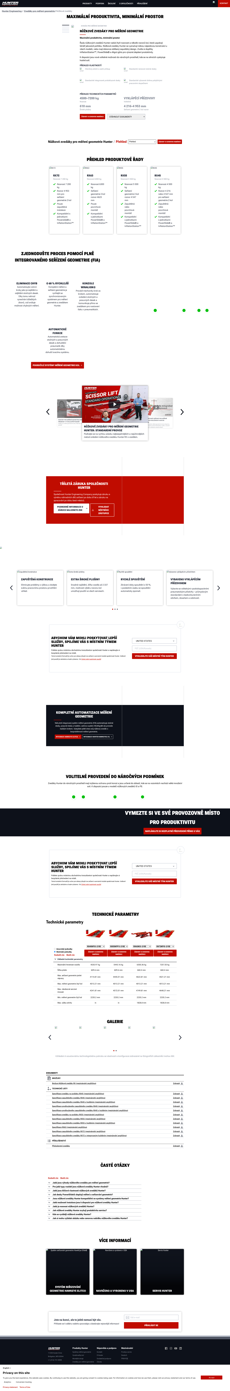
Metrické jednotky (64, 952)
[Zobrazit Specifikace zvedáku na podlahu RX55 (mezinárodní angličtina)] (181, 1114)
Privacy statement (10, 1387)
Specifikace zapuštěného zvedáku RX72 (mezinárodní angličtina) (78, 1131)
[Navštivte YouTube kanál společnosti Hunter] (175, 1349)
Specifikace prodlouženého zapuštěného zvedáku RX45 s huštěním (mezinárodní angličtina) (90, 1110)
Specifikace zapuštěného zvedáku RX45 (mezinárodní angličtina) (78, 1098)
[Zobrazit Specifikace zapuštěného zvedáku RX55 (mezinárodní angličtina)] (181, 1118)
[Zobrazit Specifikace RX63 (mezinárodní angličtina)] (181, 1127)
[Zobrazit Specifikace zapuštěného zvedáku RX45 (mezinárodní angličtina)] (181, 1097)
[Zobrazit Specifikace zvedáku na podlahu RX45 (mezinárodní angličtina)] (181, 1093)
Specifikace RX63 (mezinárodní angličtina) (69, 1127)
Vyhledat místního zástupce (103, 510)
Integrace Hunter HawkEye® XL (96, 737)
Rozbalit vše (59, 955)
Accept (211, 1378)
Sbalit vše (70, 955)
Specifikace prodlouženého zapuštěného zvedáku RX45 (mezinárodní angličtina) (85, 1106)
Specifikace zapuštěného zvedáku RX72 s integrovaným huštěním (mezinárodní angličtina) (89, 1135)
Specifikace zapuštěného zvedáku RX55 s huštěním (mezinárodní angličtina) (83, 1123)
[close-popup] (226, 1368)
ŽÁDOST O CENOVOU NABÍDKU (92, 116)
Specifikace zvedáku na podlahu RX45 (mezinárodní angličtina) (78, 1094)
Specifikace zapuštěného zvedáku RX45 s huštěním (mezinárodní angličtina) (83, 1102)
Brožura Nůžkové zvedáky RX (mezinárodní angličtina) (74, 1083)
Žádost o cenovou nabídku (170, 142)
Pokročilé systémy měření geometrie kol (56, 365)
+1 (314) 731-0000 (55, 1360)
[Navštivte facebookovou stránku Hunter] (166, 1349)
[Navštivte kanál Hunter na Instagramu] (171, 1349)
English (6, 1368)
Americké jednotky (64, 949)
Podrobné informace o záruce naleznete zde (70, 508)
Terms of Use (25, 1387)
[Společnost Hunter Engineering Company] (10, 4)
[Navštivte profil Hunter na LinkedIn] (180, 1349)
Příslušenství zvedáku (61, 1146)
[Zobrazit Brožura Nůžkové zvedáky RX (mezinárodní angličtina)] (181, 1083)
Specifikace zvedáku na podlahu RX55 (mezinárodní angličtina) (78, 1114)
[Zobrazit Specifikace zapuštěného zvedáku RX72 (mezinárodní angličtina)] (181, 1131)
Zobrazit (176, 1083)
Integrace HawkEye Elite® (67, 737)
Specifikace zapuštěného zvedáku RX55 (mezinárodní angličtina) (78, 1119)
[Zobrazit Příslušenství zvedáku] (181, 1146)
